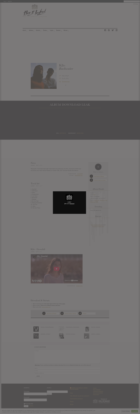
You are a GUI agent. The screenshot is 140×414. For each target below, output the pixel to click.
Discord (72, 203)
